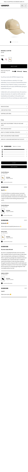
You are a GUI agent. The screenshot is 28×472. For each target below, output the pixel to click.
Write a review (14, 166)
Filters (14, 162)
